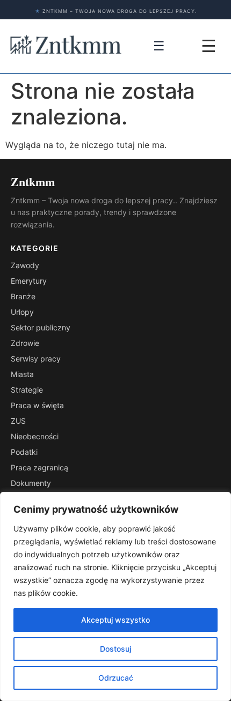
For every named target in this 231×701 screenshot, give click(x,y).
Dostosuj (115, 648)
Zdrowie (25, 343)
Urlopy (22, 311)
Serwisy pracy (36, 358)
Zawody (25, 265)
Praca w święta (37, 405)
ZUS (18, 420)
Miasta (22, 374)
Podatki (24, 451)
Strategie (27, 389)
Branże (23, 296)
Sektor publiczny (40, 327)
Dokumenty (31, 483)
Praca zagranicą (39, 467)
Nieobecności (35, 436)
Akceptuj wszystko (115, 619)
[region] (115, 596)
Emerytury (29, 280)
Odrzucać (115, 677)
